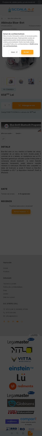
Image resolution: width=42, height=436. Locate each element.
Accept (26, 52)
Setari (13, 52)
